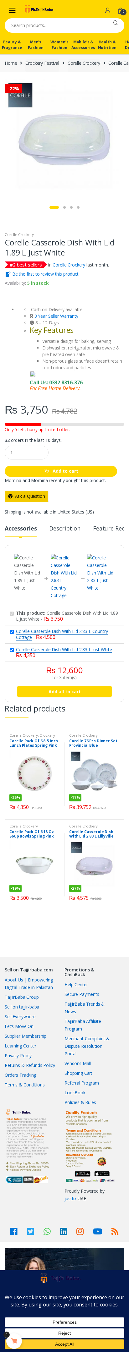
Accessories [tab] (21, 528)
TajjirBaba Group (22, 997)
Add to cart (65, 471)
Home (11, 63)
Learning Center (20, 1046)
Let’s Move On (19, 1026)
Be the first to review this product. (45, 274)
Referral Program (81, 1083)
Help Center (76, 984)
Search (115, 25)
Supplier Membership (25, 1036)
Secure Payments (81, 994)
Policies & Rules (80, 1102)
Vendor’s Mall (77, 1063)
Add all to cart (65, 692)
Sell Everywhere (20, 1016)
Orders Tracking (20, 1075)
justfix (70, 1198)
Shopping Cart (78, 1073)
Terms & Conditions (24, 1085)
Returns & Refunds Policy (30, 1065)
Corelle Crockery (84, 63)
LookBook (74, 1093)
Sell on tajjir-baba (22, 1007)
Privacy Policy (18, 1055)
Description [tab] (64, 528)
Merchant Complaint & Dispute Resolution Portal (87, 1046)
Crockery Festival (42, 63)
